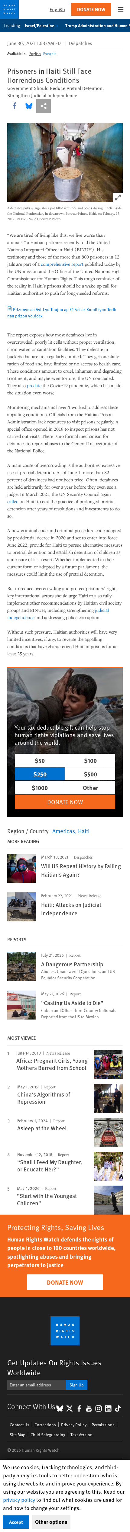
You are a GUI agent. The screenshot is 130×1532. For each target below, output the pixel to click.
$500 (90, 773)
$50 (40, 760)
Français (49, 53)
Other (90, 787)
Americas (63, 831)
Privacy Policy (73, 1425)
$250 (40, 773)
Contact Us (19, 1425)
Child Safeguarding (48, 1434)
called (12, 501)
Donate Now (91, 9)
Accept (16, 1521)
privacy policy (19, 1499)
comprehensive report (62, 264)
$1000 (40, 787)
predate (33, 385)
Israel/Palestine (39, 25)
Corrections (45, 1425)
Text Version (81, 1434)
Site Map (17, 1434)
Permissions (103, 1425)
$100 (90, 760)
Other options (51, 1522)
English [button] (57, 9)
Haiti (83, 831)
